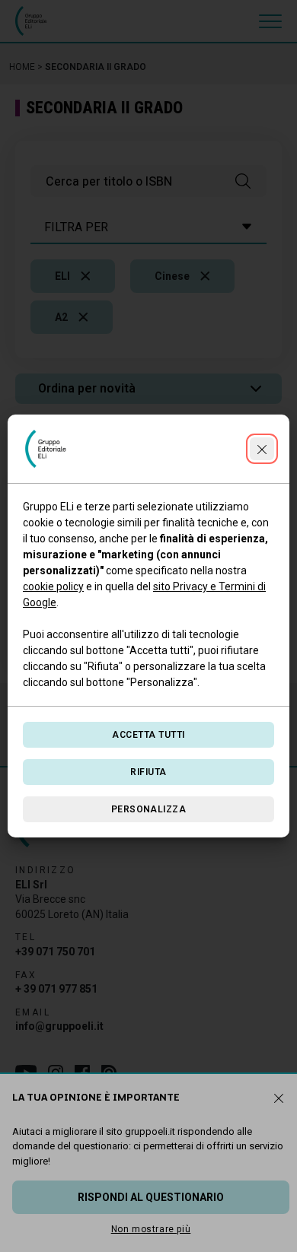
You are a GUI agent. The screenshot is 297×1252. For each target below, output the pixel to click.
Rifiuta (148, 772)
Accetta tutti (148, 734)
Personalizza (149, 809)
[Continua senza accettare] (262, 448)
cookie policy (53, 586)
